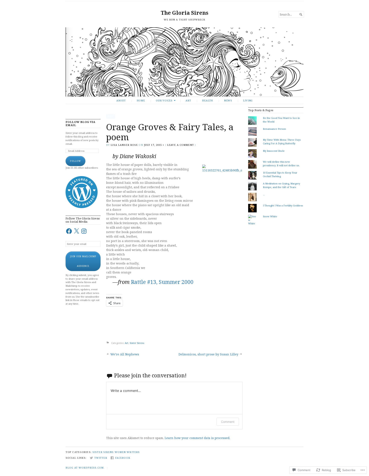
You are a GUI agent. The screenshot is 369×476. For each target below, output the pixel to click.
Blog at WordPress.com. (85, 467)
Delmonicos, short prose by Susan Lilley (208, 354)
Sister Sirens (137, 343)
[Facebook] (69, 231)
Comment (227, 421)
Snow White (270, 216)
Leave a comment (180, 144)
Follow (75, 160)
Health (207, 100)
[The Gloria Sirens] (184, 61)
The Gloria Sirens (184, 12)
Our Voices (164, 100)
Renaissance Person (274, 128)
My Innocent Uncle (274, 150)
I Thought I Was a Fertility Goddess (283, 205)
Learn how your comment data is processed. (197, 438)
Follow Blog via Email (80, 123)
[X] (76, 231)
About (121, 100)
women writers (127, 452)
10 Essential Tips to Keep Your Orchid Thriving (280, 174)
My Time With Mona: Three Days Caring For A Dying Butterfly (282, 141)
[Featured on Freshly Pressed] (82, 207)
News (228, 100)
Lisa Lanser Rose (124, 144)
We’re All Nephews (124, 354)
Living (248, 100)
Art (188, 100)
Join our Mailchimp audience (83, 261)
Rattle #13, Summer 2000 (162, 281)
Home (141, 100)
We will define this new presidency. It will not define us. (281, 163)
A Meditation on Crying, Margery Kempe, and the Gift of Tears (281, 185)
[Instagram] (84, 231)
